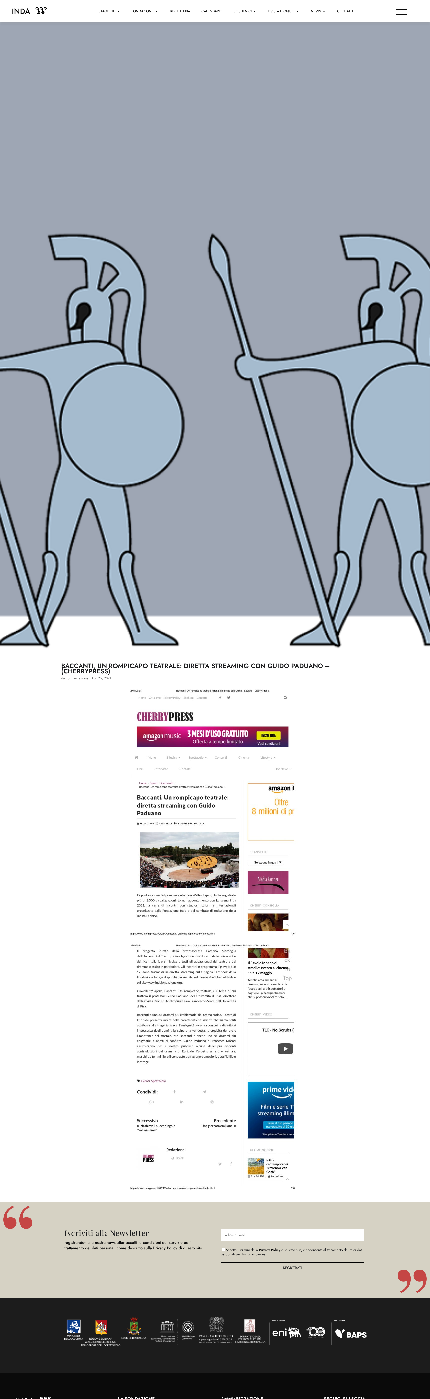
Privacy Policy (269, 1249)
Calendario (211, 11)
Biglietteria (180, 11)
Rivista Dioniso (281, 11)
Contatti (345, 11)
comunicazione (77, 678)
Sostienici (243, 11)
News (316, 11)
